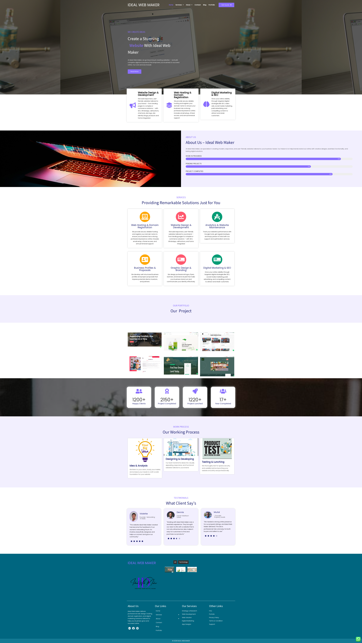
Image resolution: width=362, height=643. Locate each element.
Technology (183, 562)
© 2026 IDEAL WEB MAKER (181, 641)
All (175, 562)
